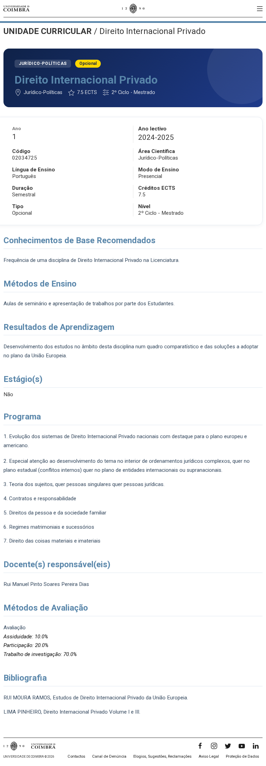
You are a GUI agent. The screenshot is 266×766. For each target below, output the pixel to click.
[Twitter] (228, 745)
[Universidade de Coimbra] (16, 8)
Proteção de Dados (242, 756)
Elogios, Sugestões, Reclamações (162, 756)
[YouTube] (242, 745)
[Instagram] (214, 745)
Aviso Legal (208, 756)
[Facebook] (200, 745)
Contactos (76, 756)
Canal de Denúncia (109, 756)
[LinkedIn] (256, 745)
